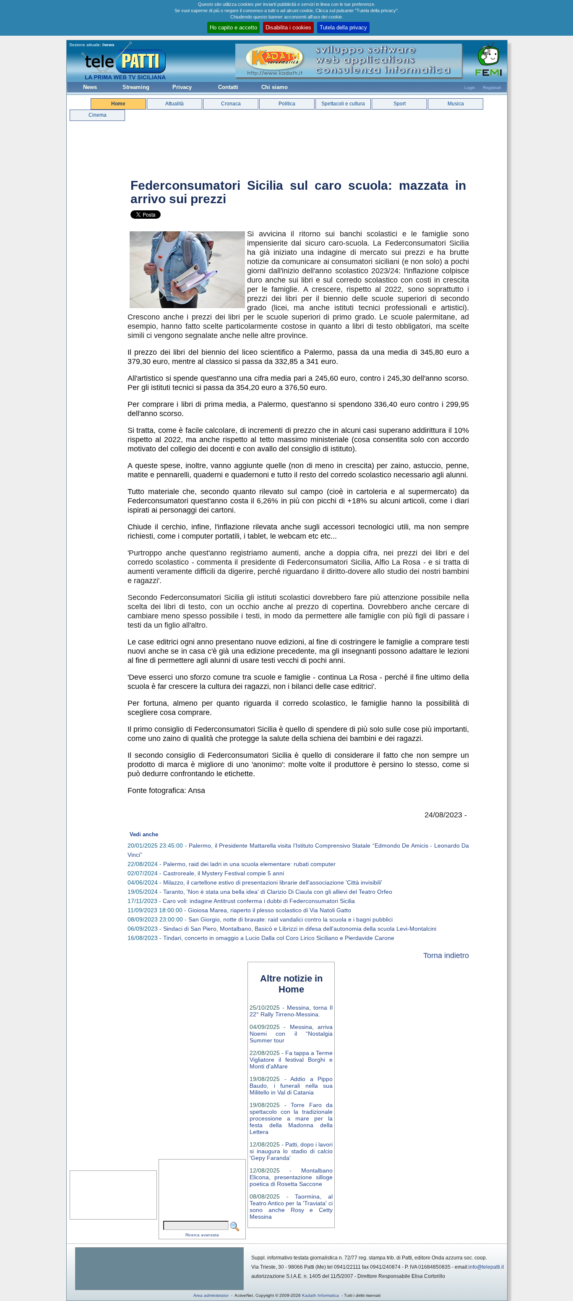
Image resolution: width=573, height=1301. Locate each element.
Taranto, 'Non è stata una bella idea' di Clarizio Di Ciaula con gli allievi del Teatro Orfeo (277, 891)
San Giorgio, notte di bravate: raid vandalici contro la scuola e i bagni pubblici (290, 919)
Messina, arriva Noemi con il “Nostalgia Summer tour (291, 1034)
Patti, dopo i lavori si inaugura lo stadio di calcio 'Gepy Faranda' (291, 1151)
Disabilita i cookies (288, 27)
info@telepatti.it (486, 1267)
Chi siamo (274, 87)
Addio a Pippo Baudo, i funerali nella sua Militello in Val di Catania (291, 1086)
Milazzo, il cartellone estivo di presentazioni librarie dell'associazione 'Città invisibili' (272, 882)
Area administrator (211, 1295)
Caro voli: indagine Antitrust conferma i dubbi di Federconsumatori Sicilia (259, 901)
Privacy (182, 87)
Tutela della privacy (343, 27)
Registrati (492, 87)
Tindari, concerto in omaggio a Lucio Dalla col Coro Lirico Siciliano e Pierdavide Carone (278, 938)
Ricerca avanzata (202, 1235)
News (90, 87)
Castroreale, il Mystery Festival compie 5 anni (223, 873)
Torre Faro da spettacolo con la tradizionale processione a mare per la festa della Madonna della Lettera (291, 1118)
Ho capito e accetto (233, 27)
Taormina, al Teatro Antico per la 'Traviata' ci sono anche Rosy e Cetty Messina (291, 1206)
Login (469, 87)
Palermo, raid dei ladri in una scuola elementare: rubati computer (249, 864)
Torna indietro (446, 955)
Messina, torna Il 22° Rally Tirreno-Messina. (291, 1011)
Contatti (228, 87)
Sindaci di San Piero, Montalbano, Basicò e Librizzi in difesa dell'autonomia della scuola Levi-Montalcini (299, 928)
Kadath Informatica (320, 1295)
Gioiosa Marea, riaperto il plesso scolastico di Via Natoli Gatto (269, 910)
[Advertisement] (159, 1269)
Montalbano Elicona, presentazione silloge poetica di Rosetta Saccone (291, 1177)
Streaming (135, 87)
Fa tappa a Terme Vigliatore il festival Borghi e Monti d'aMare (291, 1060)
